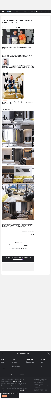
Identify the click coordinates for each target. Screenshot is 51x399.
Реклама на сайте (14, 362)
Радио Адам (36, 11)
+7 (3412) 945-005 (4, 374)
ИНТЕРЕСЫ (24, 11)
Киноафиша (31, 11)
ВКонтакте (42, 361)
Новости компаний (11, 27)
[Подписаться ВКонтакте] (18, 259)
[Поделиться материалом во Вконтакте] (10, 238)
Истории (2, 362)
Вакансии (13, 367)
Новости (2, 361)
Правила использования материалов (16, 381)
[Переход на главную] (2, 11)
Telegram (42, 362)
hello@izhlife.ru (22, 374)
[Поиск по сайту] (49, 11)
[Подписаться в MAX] (22, 259)
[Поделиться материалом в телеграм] (16, 238)
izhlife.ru (12, 392)
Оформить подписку (23, 353)
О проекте (13, 361)
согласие (12, 247)
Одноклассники (43, 365)
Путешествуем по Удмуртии (30, 362)
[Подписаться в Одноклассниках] (20, 259)
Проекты (2, 365)
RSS (41, 367)
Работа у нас (13, 363)
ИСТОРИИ (21, 11)
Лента (15, 11)
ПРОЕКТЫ (27, 11)
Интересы (2, 363)
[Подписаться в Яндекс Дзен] (14, 259)
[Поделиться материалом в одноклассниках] (13, 238)
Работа (43, 11)
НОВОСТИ (17, 11)
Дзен (41, 366)
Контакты (46, 11)
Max (41, 363)
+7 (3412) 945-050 (13, 374)
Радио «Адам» (28, 361)
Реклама (40, 11)
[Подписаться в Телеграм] (16, 259)
